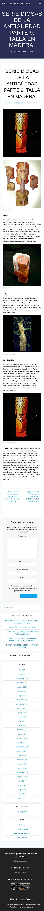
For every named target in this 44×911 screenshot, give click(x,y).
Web (22, 578)
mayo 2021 (22, 717)
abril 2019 (22, 794)
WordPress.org (22, 838)
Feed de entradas (22, 829)
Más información (20, 861)
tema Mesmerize (28, 907)
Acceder (22, 825)
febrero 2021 (22, 730)
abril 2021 (22, 721)
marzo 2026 (22, 674)
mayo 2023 (22, 695)
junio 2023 (22, 691)
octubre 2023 (22, 683)
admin (7, 102)
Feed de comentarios (22, 833)
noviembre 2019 (22, 768)
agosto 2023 (22, 687)
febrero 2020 (22, 760)
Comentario (22, 536)
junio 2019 (22, 785)
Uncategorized (18, 102)
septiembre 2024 (22, 678)
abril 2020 (22, 755)
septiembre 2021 (22, 704)
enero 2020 (22, 764)
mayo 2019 (22, 789)
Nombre (22, 561)
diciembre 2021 (22, 700)
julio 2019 (22, 781)
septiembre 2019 (22, 772)
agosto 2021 (22, 708)
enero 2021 (22, 734)
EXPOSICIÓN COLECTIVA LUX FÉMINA (22, 627)
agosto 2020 (22, 751)
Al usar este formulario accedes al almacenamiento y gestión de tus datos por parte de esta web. (23, 588)
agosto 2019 (22, 777)
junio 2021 (22, 712)
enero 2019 (22, 798)
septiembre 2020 (22, 747)
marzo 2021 (22, 725)
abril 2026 (22, 670)
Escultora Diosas (16, 3)
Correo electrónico (22, 570)
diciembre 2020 (22, 738)
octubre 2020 (22, 742)
